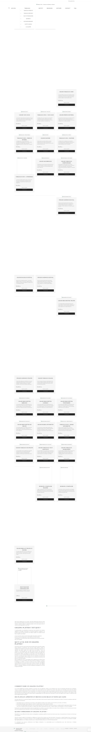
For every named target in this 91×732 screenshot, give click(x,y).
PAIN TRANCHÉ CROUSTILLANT (24, 587)
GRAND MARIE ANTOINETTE (46, 424)
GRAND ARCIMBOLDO (45, 161)
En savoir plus (67, 104)
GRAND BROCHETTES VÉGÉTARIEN (67, 402)
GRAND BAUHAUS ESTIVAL (24, 277)
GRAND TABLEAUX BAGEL (45, 378)
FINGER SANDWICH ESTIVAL (46, 277)
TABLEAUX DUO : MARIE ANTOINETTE (67, 425)
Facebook (71, 728)
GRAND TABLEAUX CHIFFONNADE (66, 162)
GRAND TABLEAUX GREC (66, 91)
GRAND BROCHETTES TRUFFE (66, 300)
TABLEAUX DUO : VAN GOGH (45, 115)
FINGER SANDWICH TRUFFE (24, 378)
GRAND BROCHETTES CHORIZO (45, 402)
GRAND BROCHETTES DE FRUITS (24, 425)
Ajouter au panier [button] (66, 102)
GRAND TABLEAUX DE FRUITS (24, 447)
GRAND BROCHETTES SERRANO (24, 402)
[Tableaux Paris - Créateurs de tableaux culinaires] (45, 4)
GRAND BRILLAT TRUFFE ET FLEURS (24, 549)
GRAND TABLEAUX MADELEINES (66, 448)
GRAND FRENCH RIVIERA (66, 115)
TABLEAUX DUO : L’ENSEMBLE (24, 176)
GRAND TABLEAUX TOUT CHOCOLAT (45, 448)
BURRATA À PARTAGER (66, 486)
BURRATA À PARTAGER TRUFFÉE (45, 487)
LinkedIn (75, 728)
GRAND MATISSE (45, 138)
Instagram (67, 728)
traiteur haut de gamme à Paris (43, 718)
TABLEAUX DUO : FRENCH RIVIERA (24, 138)
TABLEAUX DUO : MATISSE (66, 138)
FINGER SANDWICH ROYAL (66, 200)
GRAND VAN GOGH (24, 115)
